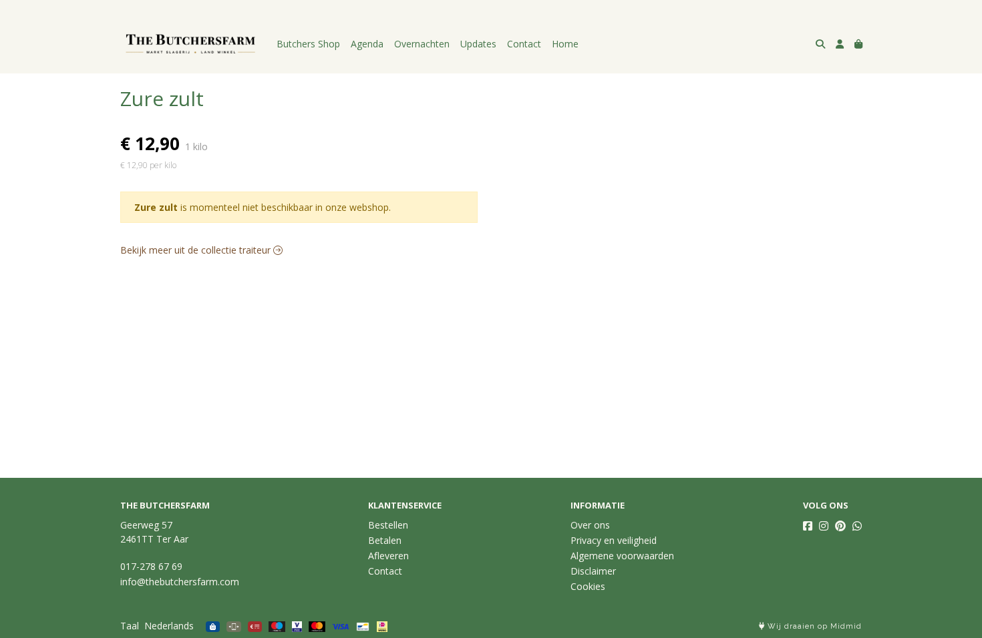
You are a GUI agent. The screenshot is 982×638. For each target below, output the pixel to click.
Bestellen (388, 525)
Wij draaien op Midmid (813, 626)
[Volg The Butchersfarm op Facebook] (807, 526)
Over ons (590, 525)
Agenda (367, 43)
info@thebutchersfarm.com (179, 581)
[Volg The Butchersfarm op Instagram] (823, 526)
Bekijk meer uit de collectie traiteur (196, 250)
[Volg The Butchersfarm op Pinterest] (840, 526)
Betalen (384, 540)
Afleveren (388, 555)
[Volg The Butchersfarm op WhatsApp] (857, 526)
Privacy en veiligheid (613, 540)
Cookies (587, 586)
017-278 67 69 (151, 566)
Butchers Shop (308, 43)
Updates (478, 43)
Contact (524, 43)
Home (565, 43)
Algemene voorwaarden (622, 555)
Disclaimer (593, 571)
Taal (129, 625)
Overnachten (422, 43)
